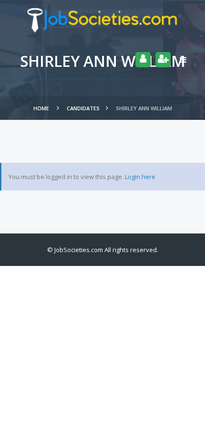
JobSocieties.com (78, 249)
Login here (140, 176)
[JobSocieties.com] (102, 20)
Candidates (83, 108)
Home (42, 108)
